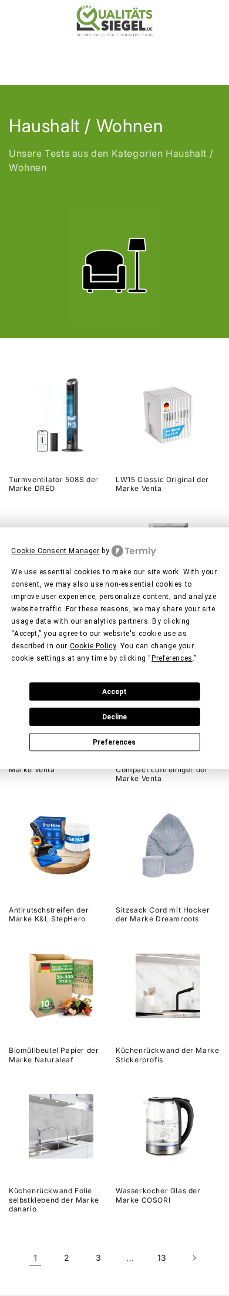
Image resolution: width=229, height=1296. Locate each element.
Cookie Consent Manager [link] (55, 551)
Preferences (114, 742)
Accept (114, 692)
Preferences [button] (172, 658)
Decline (114, 717)
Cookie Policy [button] (93, 646)
